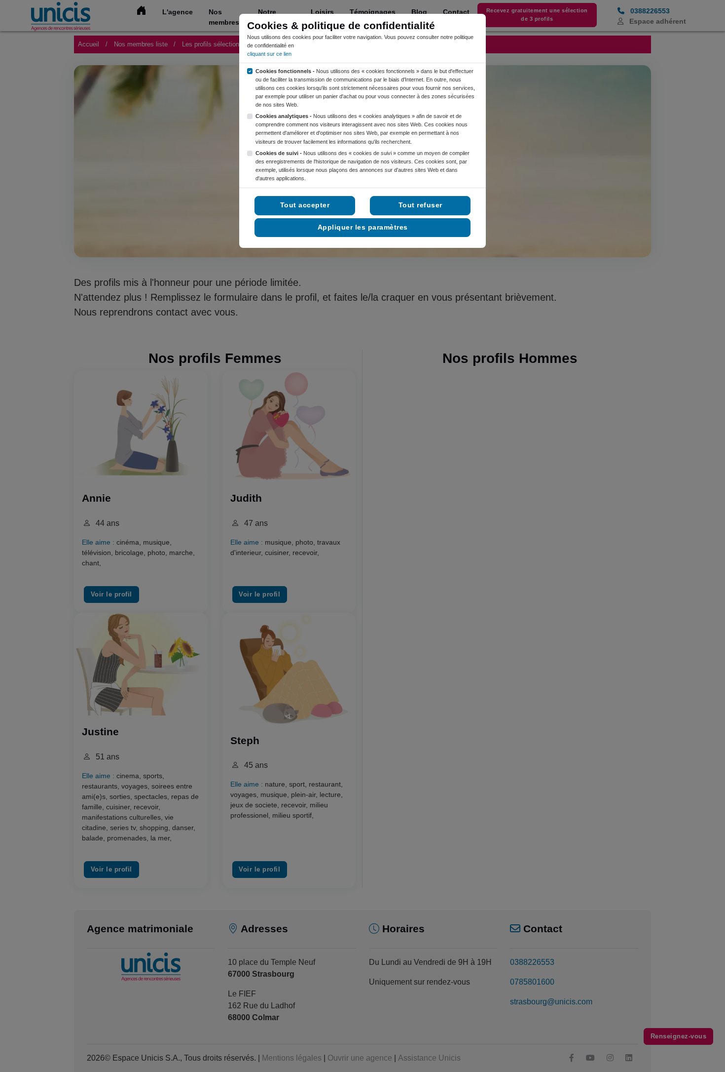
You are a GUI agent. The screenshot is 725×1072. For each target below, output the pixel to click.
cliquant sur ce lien (269, 54)
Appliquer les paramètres (363, 227)
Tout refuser (420, 205)
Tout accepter (305, 205)
